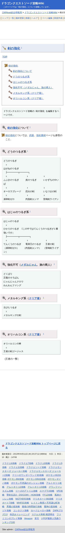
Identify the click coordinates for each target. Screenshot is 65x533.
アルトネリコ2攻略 (16, 487)
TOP (4, 56)
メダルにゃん (29, 264)
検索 (28, 18)
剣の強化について (22, 71)
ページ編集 (47, 18)
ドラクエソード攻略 (36, 467)
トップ (5, 18)
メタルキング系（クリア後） (28, 93)
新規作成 (58, 18)
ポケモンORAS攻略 (36, 479)
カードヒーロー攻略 (41, 510)
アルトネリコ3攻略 (37, 487)
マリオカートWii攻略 (43, 499)
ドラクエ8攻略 (42, 463)
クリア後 (34, 298)
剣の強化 (14, 48)
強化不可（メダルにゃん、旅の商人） (33, 87)
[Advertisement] (32, 30)
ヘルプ (35, 18)
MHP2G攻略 (23, 502)
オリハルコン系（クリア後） (28, 98)
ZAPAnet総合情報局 (12, 12)
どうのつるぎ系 (21, 76)
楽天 (37, 518)
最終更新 (20, 18)
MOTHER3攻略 (23, 499)
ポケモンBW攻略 (15, 479)
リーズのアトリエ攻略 (26, 491)
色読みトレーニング (20, 514)
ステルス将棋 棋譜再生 (43, 514)
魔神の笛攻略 (50, 506)
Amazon (28, 518)
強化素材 (41, 135)
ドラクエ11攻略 (16, 467)
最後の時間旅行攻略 (32, 506)
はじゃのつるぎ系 (22, 82)
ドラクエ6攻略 (9, 463)
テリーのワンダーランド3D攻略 (28, 475)
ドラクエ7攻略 (26, 463)
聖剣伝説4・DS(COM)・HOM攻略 (24, 495)
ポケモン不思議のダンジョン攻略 (27, 483)
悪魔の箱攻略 (13, 506)
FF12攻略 (47, 495)
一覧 (12, 18)
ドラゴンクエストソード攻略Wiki (22, 3)
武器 (31, 135)
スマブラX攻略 (47, 491)
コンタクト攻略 (21, 510)
